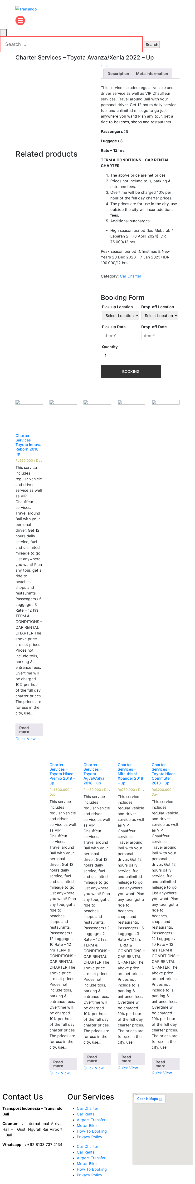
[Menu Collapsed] (20, 20)
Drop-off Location (157, 306)
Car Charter (130, 276)
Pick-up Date (114, 326)
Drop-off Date (154, 326)
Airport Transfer (91, 1119)
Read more (24, 729)
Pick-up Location (117, 306)
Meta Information (152, 73)
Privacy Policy (89, 1136)
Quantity (110, 346)
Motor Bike (87, 1125)
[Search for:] (71, 44)
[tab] (118, 74)
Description (118, 73)
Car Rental (86, 1114)
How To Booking (92, 1131)
